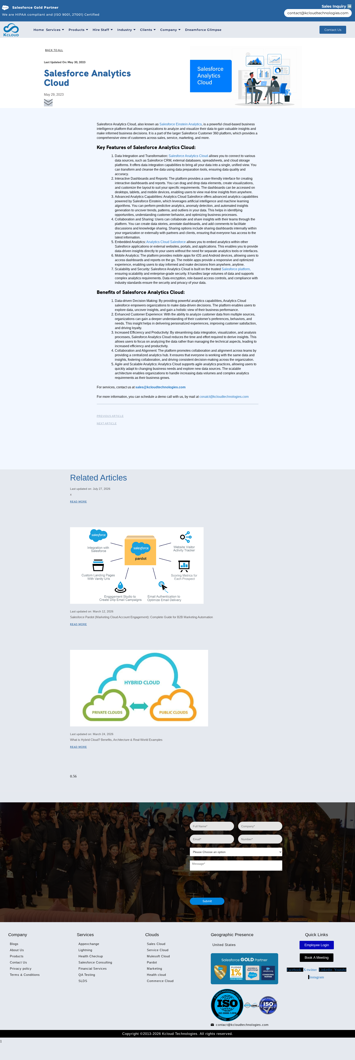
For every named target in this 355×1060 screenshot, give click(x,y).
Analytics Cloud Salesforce (166, 242)
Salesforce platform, (236, 269)
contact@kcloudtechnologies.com (317, 13)
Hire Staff (101, 30)
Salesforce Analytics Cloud (189, 156)
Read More (78, 501)
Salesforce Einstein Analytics (180, 124)
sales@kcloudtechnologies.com (160, 387)
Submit (207, 901)
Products (77, 30)
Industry (124, 30)
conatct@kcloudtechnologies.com (224, 396)
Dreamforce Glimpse (203, 30)
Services (53, 30)
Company (168, 30)
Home (38, 30)
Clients (146, 30)
